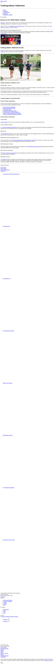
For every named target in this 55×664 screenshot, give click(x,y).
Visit (4, 611)
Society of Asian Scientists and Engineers (12, 113)
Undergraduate (6, 12)
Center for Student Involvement (9, 127)
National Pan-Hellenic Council (9, 110)
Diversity (2, 22)
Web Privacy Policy (48, 660)
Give (4, 613)
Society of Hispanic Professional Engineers (12, 114)
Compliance (3, 656)
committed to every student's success (17, 26)
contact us (7, 27)
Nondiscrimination (4, 655)
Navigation (4, 17)
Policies (2, 650)
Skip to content (4, 1)
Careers (4, 602)
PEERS (4, 159)
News (4, 605)
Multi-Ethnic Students (7, 14)
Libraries (5, 603)
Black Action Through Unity (9, 108)
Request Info (6, 609)
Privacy (2, 654)
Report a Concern (4, 653)
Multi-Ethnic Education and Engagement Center (23, 140)
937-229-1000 (4, 647)
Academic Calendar (7, 601)
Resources (5, 13)
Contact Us (3, 596)
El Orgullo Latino (7, 109)
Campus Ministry (4, 122)
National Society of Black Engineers (11, 111)
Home (4, 10)
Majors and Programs (7, 600)
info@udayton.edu (4, 648)
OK (1, 662)
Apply (4, 610)
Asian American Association (9, 107)
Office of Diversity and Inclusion (9, 153)
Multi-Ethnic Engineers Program (34, 146)
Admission (5, 11)
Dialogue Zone (5, 133)
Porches (2, 649)
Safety (2, 652)
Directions (5, 619)
